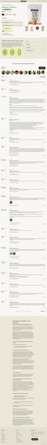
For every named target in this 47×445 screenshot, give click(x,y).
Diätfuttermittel (3, 439)
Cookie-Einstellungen (19, 440)
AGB (17, 436)
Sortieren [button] (2, 76)
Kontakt (17, 433)
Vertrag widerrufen (34, 439)
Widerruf (17, 437)
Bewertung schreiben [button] (42, 68)
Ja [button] (18, 84)
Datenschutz (18, 439)
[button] (12, 4)
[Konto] (43, 1)
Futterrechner (3, 436)
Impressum (17, 432)
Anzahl (2, 16)
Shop (2, 432)
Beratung (2, 433)
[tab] (43, 76)
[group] (5, 67)
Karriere (2, 440)
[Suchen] (41, 1)
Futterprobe (3, 437)
